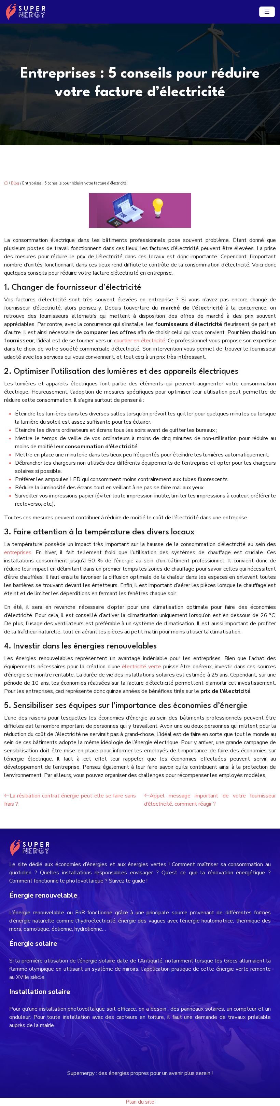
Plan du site (140, 1102)
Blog (15, 183)
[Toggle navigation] (267, 11)
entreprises (17, 552)
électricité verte (141, 666)
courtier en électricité (139, 340)
